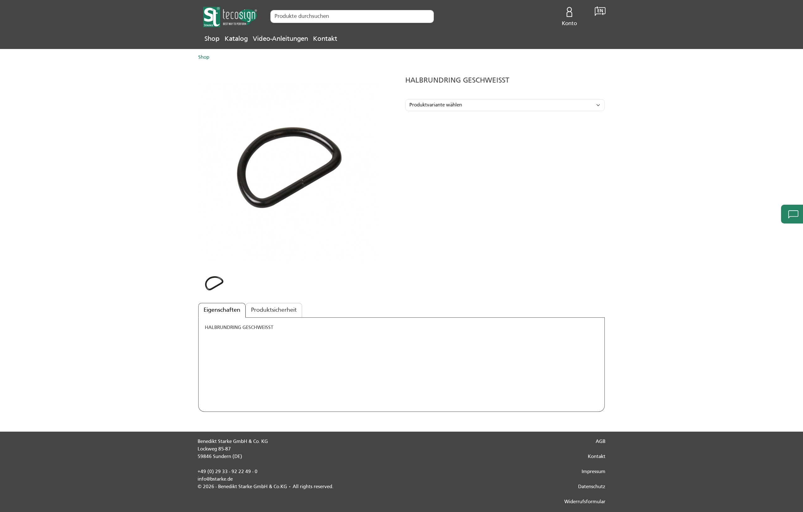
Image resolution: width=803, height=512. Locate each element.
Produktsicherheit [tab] (274, 310)
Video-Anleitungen (280, 39)
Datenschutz (591, 486)
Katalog (236, 39)
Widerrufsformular (584, 501)
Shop (212, 39)
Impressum (593, 471)
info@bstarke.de (215, 479)
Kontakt (325, 39)
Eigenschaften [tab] (222, 310)
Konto (569, 23)
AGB (600, 441)
